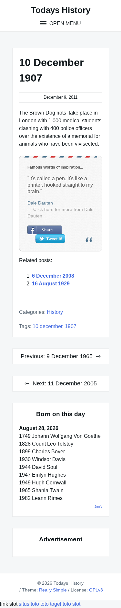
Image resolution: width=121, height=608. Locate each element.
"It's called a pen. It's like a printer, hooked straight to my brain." (60, 185)
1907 (70, 326)
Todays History (60, 10)
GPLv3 (96, 589)
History (55, 312)
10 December (47, 326)
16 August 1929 (51, 283)
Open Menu (64, 23)
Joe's (98, 506)
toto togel (50, 604)
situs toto (29, 604)
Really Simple (53, 589)
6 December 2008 (53, 276)
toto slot (71, 604)
